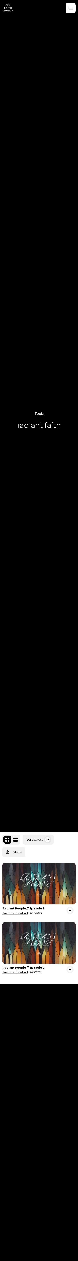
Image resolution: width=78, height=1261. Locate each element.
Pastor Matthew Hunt (15, 913)
